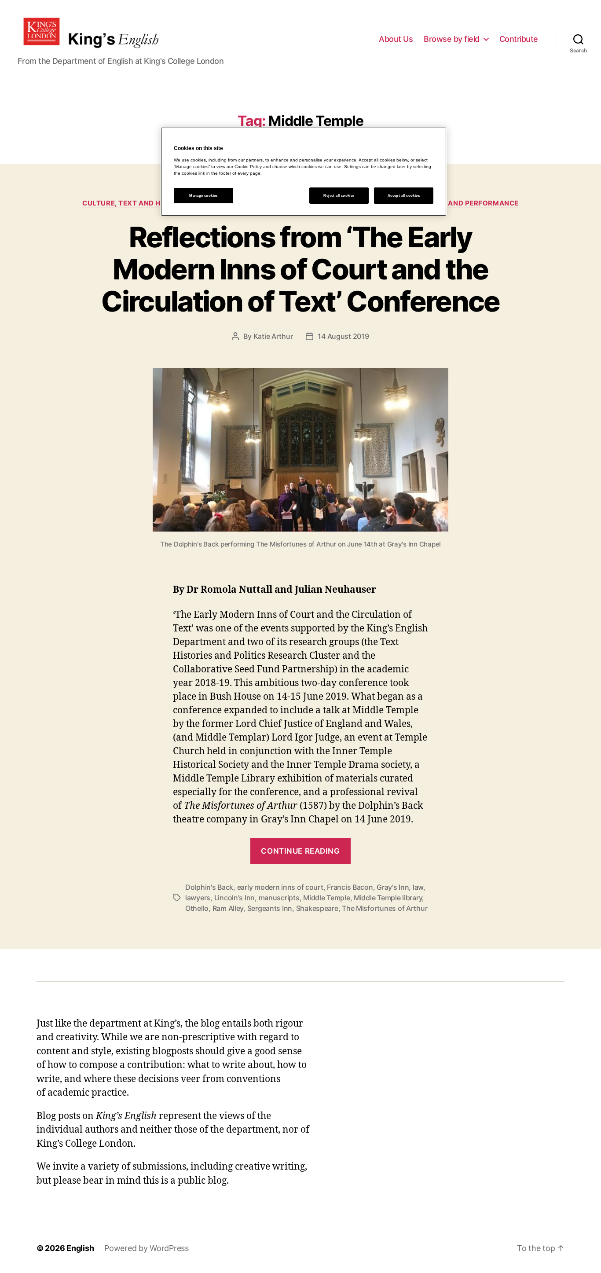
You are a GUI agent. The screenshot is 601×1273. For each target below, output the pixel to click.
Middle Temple (326, 897)
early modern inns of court (280, 887)
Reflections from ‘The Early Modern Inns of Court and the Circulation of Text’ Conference (300, 269)
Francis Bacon (350, 887)
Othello (197, 908)
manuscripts (279, 897)
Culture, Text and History (134, 203)
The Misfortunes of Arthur (384, 908)
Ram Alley (228, 908)
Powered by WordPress (146, 1248)
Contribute (518, 39)
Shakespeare (317, 908)
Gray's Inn (393, 887)
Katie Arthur (273, 336)
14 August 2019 (343, 336)
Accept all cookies (404, 196)
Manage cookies (203, 196)
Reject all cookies (338, 196)
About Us (396, 39)
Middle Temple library (388, 897)
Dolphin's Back (209, 887)
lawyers (197, 897)
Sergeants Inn (270, 908)
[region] (304, 171)
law (418, 887)
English (80, 1248)
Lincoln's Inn (234, 897)
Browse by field (452, 39)
